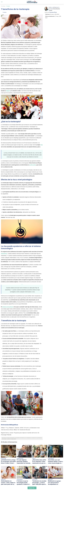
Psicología (3, 6)
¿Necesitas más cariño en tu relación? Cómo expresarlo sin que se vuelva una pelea (39, 461)
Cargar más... (32, 488)
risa (41, 144)
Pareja (33, 458)
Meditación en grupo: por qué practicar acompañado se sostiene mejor (54, 482)
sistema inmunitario (7, 307)
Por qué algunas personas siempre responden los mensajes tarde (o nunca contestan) (24, 461)
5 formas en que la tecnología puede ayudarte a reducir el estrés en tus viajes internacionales (23, 482)
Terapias (8, 6)
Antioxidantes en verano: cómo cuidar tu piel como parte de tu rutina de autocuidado (8, 482)
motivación (32, 165)
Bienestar (3, 479)
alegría (8, 90)
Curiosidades (51, 458)
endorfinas (4, 253)
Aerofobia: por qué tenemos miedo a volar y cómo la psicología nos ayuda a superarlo (55, 461)
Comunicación (20, 458)
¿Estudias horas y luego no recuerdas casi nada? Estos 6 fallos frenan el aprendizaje (8, 461)
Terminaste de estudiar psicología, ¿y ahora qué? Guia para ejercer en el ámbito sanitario (39, 482)
